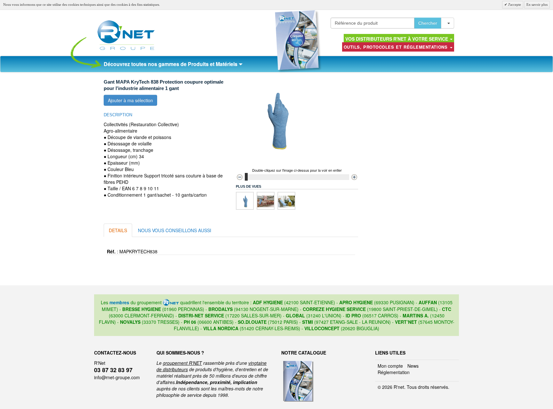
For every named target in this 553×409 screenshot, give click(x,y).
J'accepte (514, 4)
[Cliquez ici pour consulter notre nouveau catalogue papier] (297, 40)
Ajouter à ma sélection (130, 100)
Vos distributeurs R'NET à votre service (397, 39)
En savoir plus (537, 4)
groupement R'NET (182, 363)
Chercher (427, 23)
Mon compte (390, 366)
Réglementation (394, 372)
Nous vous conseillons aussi (174, 230)
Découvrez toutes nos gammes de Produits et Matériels (171, 64)
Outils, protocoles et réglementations (396, 47)
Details (118, 230)
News (413, 366)
